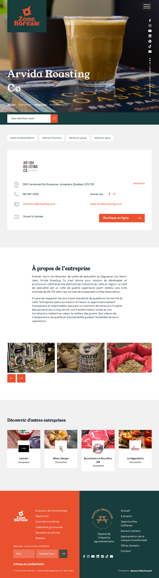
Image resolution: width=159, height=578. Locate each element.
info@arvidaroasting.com (39, 204)
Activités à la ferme (47, 521)
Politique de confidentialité (28, 564)
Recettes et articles (48, 533)
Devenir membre (131, 531)
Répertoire (40, 105)
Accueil (11, 105)
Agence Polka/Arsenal (141, 571)
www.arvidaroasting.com (106, 204)
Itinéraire (139, 183)
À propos (126, 516)
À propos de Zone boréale (51, 511)
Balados (40, 538)
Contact (126, 551)
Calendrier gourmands (49, 527)
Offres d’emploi (130, 545)
